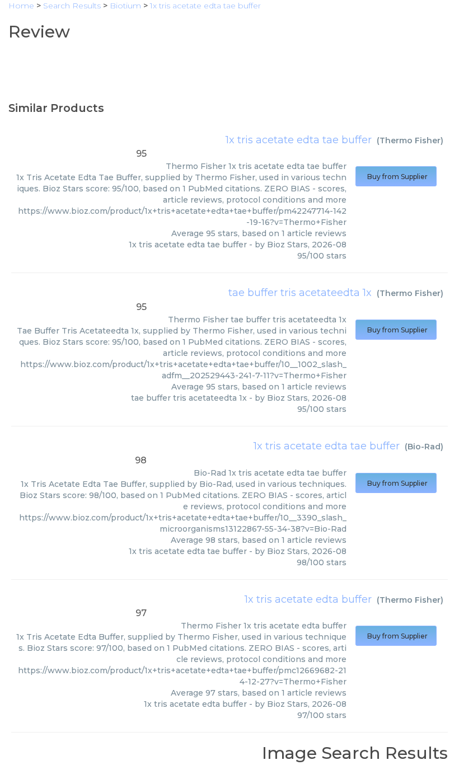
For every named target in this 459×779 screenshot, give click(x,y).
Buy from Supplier (396, 176)
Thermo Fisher (410, 140)
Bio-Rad (424, 447)
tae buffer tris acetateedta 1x (300, 293)
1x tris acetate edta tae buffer (299, 140)
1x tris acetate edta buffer (308, 599)
